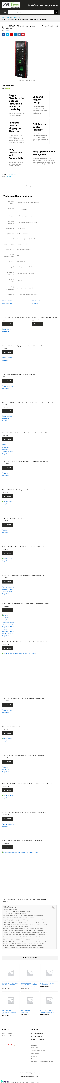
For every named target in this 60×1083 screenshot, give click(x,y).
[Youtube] (11, 1045)
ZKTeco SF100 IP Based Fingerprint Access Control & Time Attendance (23, 930)
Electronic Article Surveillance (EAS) (42, 1061)
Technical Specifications (10, 909)
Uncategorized (12, 174)
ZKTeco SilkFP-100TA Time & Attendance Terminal (47, 983)
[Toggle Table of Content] (53, 907)
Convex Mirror (35, 1059)
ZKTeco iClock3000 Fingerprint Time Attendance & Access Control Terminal (24, 922)
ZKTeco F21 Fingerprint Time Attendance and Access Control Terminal (23, 928)
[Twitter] (5, 1045)
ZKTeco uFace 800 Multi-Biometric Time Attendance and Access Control (24, 943)
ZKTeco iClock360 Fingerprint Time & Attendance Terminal (48, 1011)
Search (56, 12)
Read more (37, 324)
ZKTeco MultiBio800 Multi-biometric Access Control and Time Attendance (24, 934)
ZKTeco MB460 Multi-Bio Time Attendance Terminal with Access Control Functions (26, 921)
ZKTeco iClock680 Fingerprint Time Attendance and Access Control (23, 945)
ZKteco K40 (34, 1056)
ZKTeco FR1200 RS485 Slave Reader (14, 938)
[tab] (30, 186)
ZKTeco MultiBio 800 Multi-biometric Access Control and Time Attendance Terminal (29, 984)
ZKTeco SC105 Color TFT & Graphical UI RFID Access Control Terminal (23, 940)
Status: (4, 88)
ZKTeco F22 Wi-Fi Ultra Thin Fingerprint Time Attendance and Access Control (25, 924)
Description (30, 186)
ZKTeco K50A (35, 1053)
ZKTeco (8, 30)
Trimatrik (34, 1045)
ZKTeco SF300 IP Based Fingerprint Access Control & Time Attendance (23, 915)
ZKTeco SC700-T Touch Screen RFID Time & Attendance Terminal (10, 984)
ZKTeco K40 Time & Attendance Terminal (15, 913)
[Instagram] (14, 1045)
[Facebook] (3, 1045)
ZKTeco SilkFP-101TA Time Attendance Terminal (17, 911)
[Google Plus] (8, 1045)
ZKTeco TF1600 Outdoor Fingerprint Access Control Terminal (9, 1012)
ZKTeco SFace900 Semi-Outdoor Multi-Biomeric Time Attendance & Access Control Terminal (29, 919)
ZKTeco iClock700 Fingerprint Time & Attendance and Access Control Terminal (25, 932)
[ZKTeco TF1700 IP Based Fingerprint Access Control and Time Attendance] (3, 34)
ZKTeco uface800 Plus (38, 1050)
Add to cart (7, 324)
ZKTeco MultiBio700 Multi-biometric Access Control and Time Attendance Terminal (27, 941)
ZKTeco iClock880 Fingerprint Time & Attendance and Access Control (23, 936)
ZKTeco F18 (34, 1048)
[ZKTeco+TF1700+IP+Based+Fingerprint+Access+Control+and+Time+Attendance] (7, 34)
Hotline (33, 4)
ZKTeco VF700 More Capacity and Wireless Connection (19, 917)
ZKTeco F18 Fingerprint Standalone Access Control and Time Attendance (24, 947)
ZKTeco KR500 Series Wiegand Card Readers (29, 1011)
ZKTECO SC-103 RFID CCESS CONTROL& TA (16, 926)
